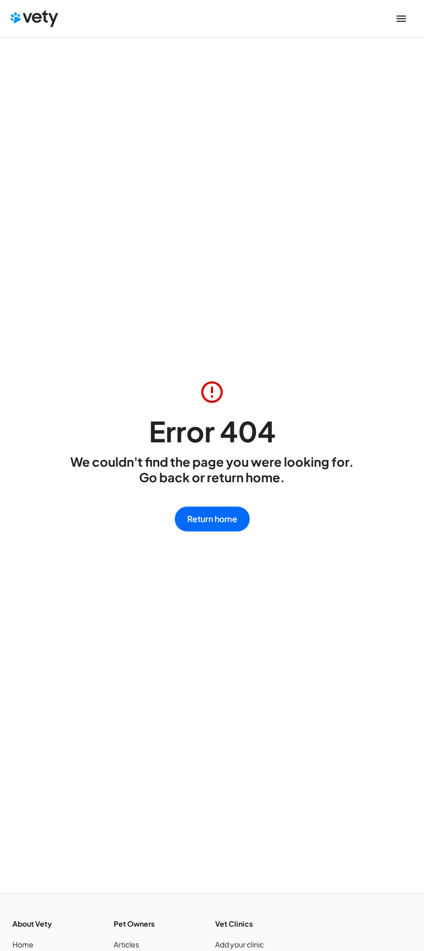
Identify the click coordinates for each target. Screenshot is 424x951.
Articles (126, 944)
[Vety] (34, 18)
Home (23, 944)
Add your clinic (239, 944)
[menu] (401, 18)
